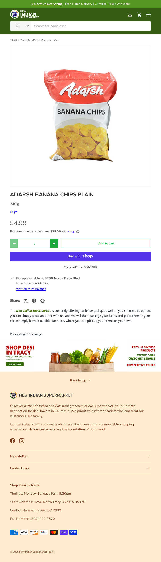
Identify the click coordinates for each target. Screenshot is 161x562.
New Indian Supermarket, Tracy (36, 551)
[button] (139, 14)
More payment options (81, 266)
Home (13, 40)
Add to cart (106, 243)
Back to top (78, 380)
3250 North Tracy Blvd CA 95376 (60, 502)
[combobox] (80, 26)
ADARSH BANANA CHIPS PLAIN (40, 40)
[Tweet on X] (26, 300)
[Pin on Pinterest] (42, 300)
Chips (13, 212)
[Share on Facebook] (34, 300)
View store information (31, 289)
